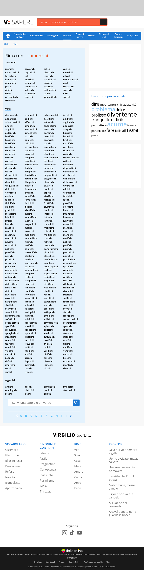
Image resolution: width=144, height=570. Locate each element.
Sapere (23, 21)
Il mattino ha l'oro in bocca (122, 478)
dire (95, 104)
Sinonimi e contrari (20, 35)
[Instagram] (64, 532)
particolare (98, 131)
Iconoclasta (12, 483)
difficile (118, 119)
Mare (77, 466)
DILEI (99, 555)
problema (103, 109)
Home (8, 36)
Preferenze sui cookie (93, 562)
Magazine (132, 35)
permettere (99, 125)
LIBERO (10, 555)
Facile (43, 458)
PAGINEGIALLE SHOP (48, 555)
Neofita (10, 477)
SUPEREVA (72, 558)
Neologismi (53, 35)
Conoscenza (48, 469)
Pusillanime (13, 466)
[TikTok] (72, 532)
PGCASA (63, 555)
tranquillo (100, 119)
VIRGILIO (19, 555)
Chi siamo (38, 562)
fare (110, 130)
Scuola (91, 35)
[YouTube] (79, 532)
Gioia (43, 486)
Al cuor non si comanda (118, 504)
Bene (77, 488)
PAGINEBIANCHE (75, 555)
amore (130, 129)
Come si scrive (80, 35)
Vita (76, 450)
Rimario (67, 35)
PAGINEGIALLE (31, 555)
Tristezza (45, 491)
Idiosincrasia (13, 461)
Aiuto (108, 562)
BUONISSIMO (131, 555)
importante (107, 105)
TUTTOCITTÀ (89, 555)
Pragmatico (47, 464)
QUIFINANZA (118, 555)
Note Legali (50, 562)
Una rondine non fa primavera (122, 469)
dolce (120, 109)
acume (117, 124)
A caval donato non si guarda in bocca (123, 513)
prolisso (98, 115)
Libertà (44, 453)
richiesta (121, 105)
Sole (77, 455)
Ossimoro (11, 450)
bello (118, 131)
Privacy (62, 562)
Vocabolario (36, 35)
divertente (122, 114)
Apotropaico (13, 488)
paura (94, 135)
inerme (131, 125)
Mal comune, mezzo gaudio (122, 486)
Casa (77, 461)
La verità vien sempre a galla (123, 451)
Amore (78, 472)
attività (131, 105)
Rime (15, 44)
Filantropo (12, 455)
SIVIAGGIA (107, 555)
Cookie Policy (75, 562)
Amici (77, 483)
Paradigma (47, 480)
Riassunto (46, 475)
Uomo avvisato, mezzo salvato (124, 460)
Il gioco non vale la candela (121, 495)
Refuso (9, 472)
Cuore (78, 477)
